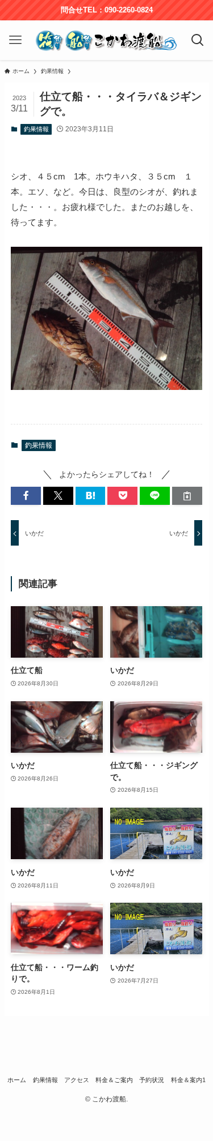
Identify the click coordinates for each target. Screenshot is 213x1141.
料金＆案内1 (188, 1079)
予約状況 (151, 1079)
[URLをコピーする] (187, 496)
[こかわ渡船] (107, 40)
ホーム (16, 1079)
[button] (26, 496)
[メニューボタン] (15, 40)
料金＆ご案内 (114, 1079)
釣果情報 (36, 129)
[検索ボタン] (198, 40)
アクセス (76, 1079)
